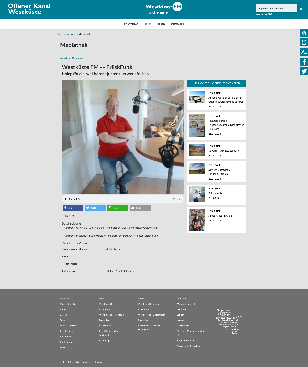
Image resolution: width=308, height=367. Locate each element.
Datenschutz (73, 362)
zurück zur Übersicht (71, 57)
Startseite (62, 34)
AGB (62, 362)
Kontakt (99, 362)
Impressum (87, 362)
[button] (73, 208)
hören (73, 34)
